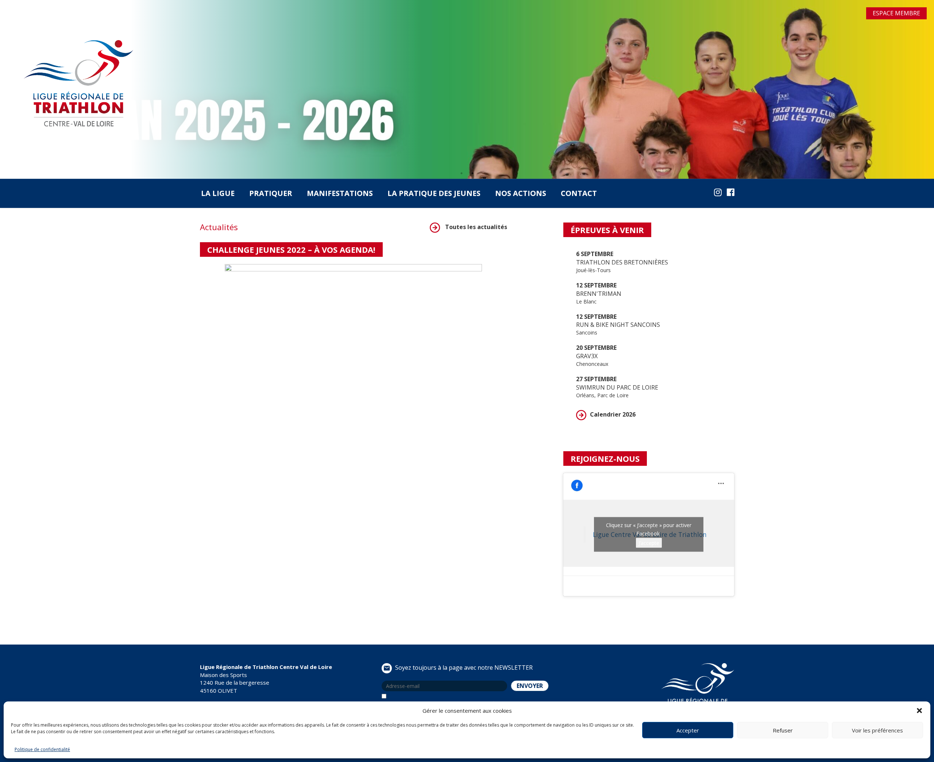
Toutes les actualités (475, 227)
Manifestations (340, 193)
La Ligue (218, 193)
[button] (919, 710)
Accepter (687, 730)
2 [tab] (472, 173)
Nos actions (520, 193)
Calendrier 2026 (613, 414)
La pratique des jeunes (433, 193)
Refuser (783, 730)
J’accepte (648, 542)
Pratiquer (270, 193)
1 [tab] (461, 173)
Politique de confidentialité (42, 749)
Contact (579, 193)
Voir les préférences (877, 730)
